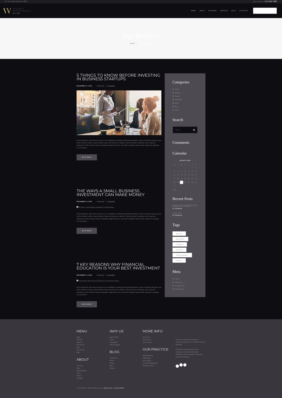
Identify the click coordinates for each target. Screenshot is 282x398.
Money (179, 260)
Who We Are (81, 345)
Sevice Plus (146, 337)
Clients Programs (115, 345)
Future (179, 250)
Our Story (80, 365)
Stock (176, 110)
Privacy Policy (147, 342)
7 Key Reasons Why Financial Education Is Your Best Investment (118, 266)
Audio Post (177, 213)
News (176, 106)
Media (177, 103)
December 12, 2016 (84, 86)
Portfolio (79, 340)
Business (177, 93)
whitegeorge (101, 86)
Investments (178, 99)
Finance (177, 96)
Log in (177, 279)
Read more (87, 157)
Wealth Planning (148, 355)
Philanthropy (147, 358)
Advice (177, 89)
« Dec (174, 190)
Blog (78, 347)
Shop (78, 352)
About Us (80, 342)
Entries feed (178, 282)
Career (112, 340)
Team (78, 368)
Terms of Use (147, 340)
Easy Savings (147, 360)
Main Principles (81, 370)
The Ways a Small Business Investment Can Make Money (111, 192)
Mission (79, 376)
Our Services (81, 350)
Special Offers (114, 337)
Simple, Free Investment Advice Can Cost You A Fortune (185, 206)
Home (132, 43)
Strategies (80, 378)
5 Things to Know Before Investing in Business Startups (118, 77)
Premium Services (148, 365)
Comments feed (180, 286)
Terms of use (108, 388)
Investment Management (150, 363)
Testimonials (113, 342)
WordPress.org (179, 289)
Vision (79, 373)
